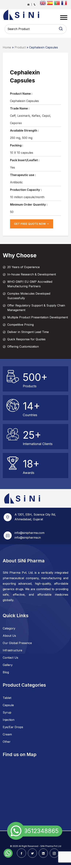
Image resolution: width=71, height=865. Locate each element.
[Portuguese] (57, 2)
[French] (64, 2)
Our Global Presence (17, 643)
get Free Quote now (30, 224)
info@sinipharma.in (28, 537)
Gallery (8, 665)
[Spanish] (50, 2)
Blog (6, 672)
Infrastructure (12, 650)
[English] (43, 2)
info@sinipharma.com (29, 533)
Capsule (8, 705)
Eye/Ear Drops (13, 727)
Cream (7, 734)
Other (7, 741)
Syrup (7, 712)
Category (9, 628)
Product (20, 47)
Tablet (7, 698)
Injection (8, 720)
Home (7, 47)
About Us (9, 635)
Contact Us (10, 657)
